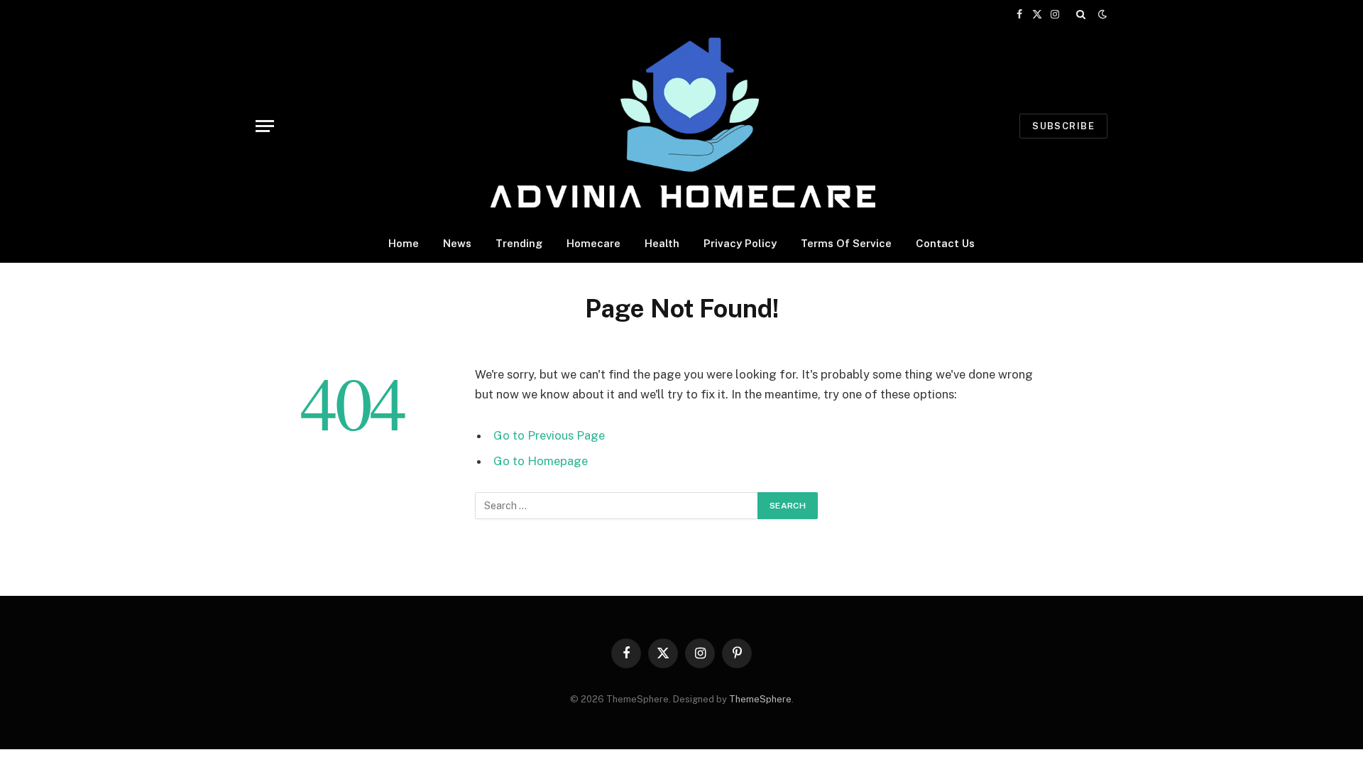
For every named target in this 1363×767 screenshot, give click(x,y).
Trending (519, 243)
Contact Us (945, 243)
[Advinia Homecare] (682, 126)
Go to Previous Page (549, 435)
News (457, 243)
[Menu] (265, 126)
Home (403, 243)
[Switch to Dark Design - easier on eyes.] (1101, 14)
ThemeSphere (760, 699)
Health (662, 243)
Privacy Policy (740, 243)
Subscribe (1063, 126)
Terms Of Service (846, 243)
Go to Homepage (540, 461)
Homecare (593, 243)
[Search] (1080, 14)
